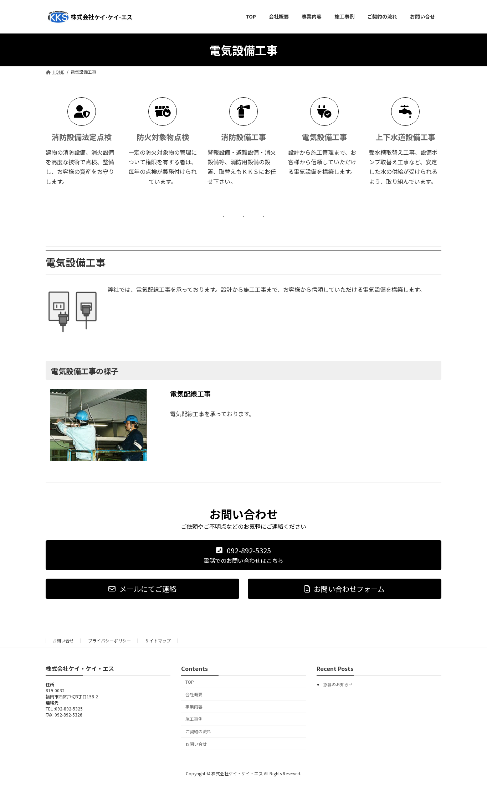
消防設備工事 (243, 136)
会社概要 (194, 694)
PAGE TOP (470, 755)
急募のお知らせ (338, 685)
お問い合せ (63, 640)
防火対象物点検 (163, 136)
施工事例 (194, 719)
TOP (189, 682)
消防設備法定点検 (82, 136)
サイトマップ (158, 640)
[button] (243, 555)
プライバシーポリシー (109, 640)
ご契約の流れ (198, 731)
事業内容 (194, 707)
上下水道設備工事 (405, 136)
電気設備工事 (324, 136)
